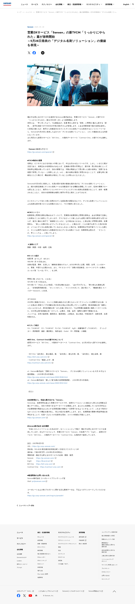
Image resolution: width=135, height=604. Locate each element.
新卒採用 (81, 537)
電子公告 (40, 570)
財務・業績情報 (42, 543)
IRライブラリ (41, 547)
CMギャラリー (106, 572)
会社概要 (19, 554)
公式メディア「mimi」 (24, 591)
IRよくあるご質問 (43, 574)
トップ (19, 12)
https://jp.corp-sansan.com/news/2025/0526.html (47, 377)
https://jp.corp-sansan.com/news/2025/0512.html (47, 383)
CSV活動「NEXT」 (63, 564)
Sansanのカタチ (22, 557)
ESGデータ (61, 557)
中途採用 (81, 540)
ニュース (24, 4)
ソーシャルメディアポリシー (107, 560)
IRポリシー (41, 564)
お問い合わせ (106, 575)
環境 (59, 547)
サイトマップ (106, 579)
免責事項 (40, 577)
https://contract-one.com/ (50, 467)
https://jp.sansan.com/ (36, 417)
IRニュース (41, 537)
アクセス (19, 567)
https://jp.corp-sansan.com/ (43, 446)
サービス (34, 4)
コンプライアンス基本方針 (109, 532)
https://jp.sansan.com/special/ (39, 152)
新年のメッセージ (22, 564)
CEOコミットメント (64, 540)
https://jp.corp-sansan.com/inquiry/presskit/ (45, 495)
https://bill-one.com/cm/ (37, 357)
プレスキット (106, 568)
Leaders (19, 561)
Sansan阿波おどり (95, 591)
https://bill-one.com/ (44, 464)
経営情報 (40, 540)
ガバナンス (61, 554)
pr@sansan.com (38, 481)
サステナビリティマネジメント (67, 543)
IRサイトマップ (42, 560)
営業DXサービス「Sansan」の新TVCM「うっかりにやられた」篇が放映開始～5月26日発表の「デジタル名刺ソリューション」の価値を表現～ (85, 12)
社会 (59, 550)
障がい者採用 (83, 543)
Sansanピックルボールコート (72, 591)
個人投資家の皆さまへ (44, 554)
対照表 (60, 560)
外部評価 (40, 567)
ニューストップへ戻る (26, 505)
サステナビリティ (93, 4)
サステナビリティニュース (66, 537)
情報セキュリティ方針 (108, 539)
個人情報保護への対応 (108, 535)
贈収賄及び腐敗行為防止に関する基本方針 (108, 544)
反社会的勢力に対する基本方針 (108, 551)
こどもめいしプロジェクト (47, 591)
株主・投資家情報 (74, 4)
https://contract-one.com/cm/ (39, 362)
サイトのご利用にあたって (109, 565)
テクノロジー (47, 4)
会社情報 (58, 4)
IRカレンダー (41, 557)
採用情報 (108, 4)
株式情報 (40, 550)
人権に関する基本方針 (108, 555)
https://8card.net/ (43, 461)
